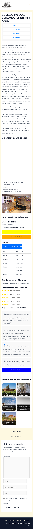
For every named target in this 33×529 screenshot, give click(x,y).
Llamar (16, 232)
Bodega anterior (16, 431)
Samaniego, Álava (13, 189)
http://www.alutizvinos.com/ (18, 227)
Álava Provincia (12, 187)
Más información (16, 236)
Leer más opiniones (16, 370)
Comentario (7, 456)
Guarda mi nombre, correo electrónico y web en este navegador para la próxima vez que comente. (16, 500)
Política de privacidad (10, 523)
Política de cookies (22, 523)
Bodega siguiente (16, 436)
